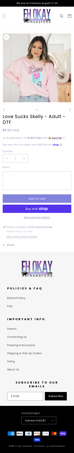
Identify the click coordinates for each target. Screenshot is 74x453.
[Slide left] (4, 110)
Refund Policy (16, 298)
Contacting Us (17, 337)
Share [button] (11, 245)
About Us (13, 369)
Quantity (8, 151)
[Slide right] (70, 110)
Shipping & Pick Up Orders (24, 353)
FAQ (10, 306)
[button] (4, 16)
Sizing (11, 361)
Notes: (6, 167)
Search (12, 329)
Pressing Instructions (21, 345)
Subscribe (55, 396)
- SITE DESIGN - (40, 446)
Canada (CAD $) (35, 420)
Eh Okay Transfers (23, 446)
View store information (21, 236)
